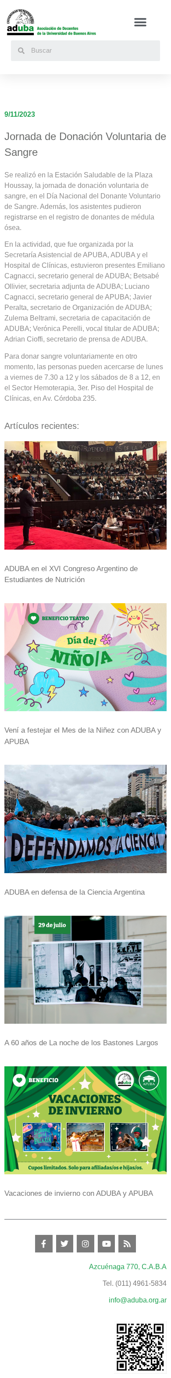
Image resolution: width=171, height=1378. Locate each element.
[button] (140, 22)
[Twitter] (65, 1243)
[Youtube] (106, 1243)
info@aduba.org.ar (138, 1300)
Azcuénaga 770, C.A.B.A (128, 1266)
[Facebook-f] (44, 1243)
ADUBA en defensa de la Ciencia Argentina (74, 892)
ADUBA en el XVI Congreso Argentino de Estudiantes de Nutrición (71, 574)
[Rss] (127, 1243)
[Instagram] (85, 1243)
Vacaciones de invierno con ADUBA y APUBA (78, 1193)
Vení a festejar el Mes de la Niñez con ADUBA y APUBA (82, 736)
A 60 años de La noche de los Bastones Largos (81, 1043)
